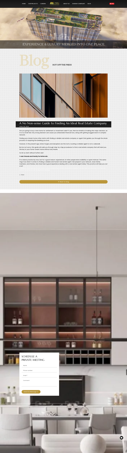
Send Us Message (30, 392)
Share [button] (22, 175)
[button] (121, 437)
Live (112, 3)
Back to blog (64, 182)
